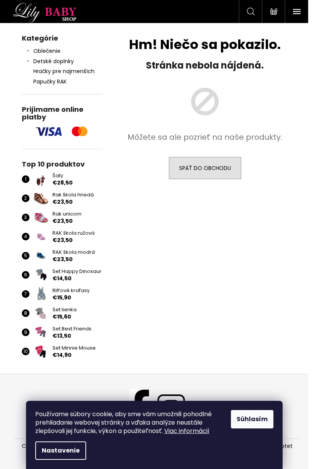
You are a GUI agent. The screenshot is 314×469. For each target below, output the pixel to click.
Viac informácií (186, 431)
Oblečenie (47, 51)
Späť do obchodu (205, 168)
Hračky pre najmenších (64, 71)
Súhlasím (252, 419)
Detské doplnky (53, 61)
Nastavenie (61, 450)
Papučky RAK (50, 81)
